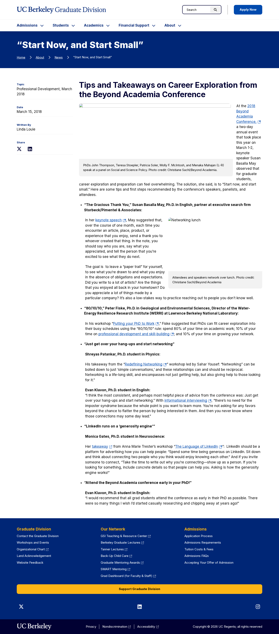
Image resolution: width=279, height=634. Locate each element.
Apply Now (248, 9)
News (59, 57)
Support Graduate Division (139, 589)
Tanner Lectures (112, 549)
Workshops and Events (33, 542)
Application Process (198, 536)
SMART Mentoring (114, 569)
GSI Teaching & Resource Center (124, 536)
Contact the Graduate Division (38, 536)
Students (61, 25)
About (169, 25)
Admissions (27, 25)
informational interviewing (187, 400)
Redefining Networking (146, 364)
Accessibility (146, 626)
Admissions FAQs (196, 556)
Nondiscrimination (114, 626)
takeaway (100, 446)
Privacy (91, 626)
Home (21, 57)
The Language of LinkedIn (198, 446)
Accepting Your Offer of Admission (208, 562)
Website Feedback (30, 562)
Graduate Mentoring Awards (120, 562)
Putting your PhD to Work (136, 323)
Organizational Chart (31, 549)
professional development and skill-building (136, 334)
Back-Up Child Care (114, 556)
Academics (94, 25)
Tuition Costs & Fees (198, 549)
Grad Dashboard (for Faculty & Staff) (126, 576)
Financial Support (134, 25)
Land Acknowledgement (34, 556)
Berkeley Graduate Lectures (120, 542)
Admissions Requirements (202, 542)
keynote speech (110, 220)
